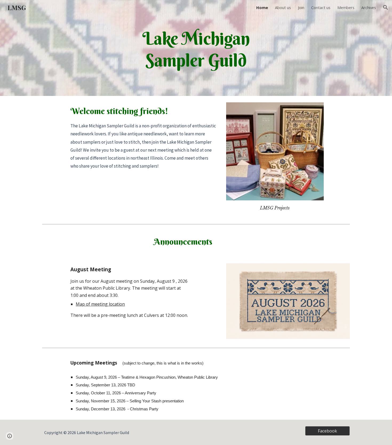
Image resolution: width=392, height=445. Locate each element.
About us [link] (283, 7)
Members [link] (345, 7)
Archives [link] (368, 7)
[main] (195, 48)
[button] (385, 7)
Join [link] (301, 7)
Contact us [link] (320, 7)
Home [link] (262, 7)
